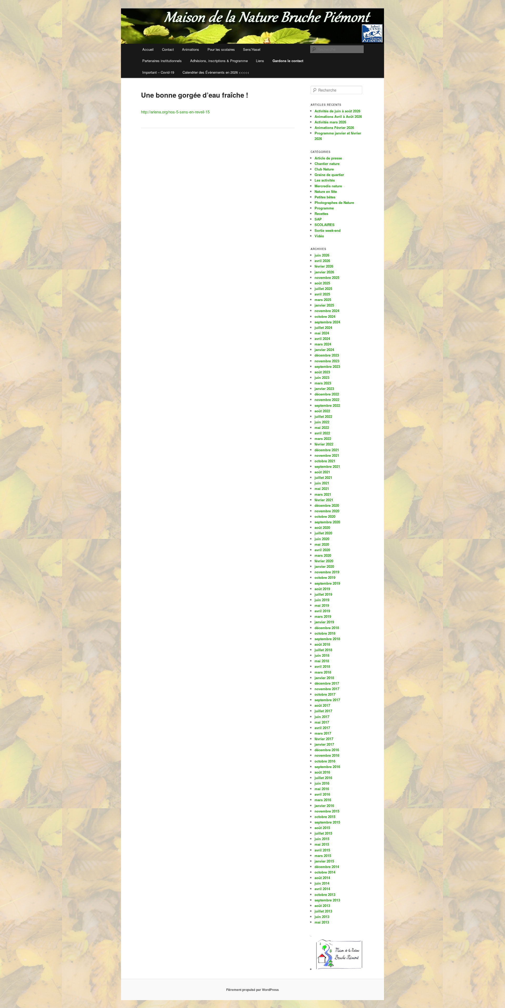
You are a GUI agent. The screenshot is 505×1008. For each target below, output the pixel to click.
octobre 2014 (325, 872)
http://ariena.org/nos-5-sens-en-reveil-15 (175, 111)
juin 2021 (322, 482)
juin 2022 (322, 421)
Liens (260, 60)
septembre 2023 (327, 366)
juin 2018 (322, 655)
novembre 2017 (327, 688)
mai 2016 (322, 788)
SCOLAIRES (325, 224)
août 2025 (322, 282)
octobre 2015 (325, 816)
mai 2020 (322, 544)
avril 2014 (322, 888)
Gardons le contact (287, 60)
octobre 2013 (325, 894)
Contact (168, 49)
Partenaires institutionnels (162, 60)
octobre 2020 (325, 516)
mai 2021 (322, 488)
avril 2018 (322, 666)
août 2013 (322, 905)
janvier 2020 (324, 566)
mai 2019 (322, 605)
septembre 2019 (327, 583)
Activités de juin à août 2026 (337, 110)
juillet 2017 (323, 710)
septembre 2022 (327, 405)
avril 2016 (322, 794)
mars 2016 (323, 799)
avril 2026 (322, 260)
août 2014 (322, 877)
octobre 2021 (325, 460)
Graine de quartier (329, 174)
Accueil (148, 49)
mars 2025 (323, 299)
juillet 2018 (323, 649)
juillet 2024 (323, 327)
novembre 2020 (327, 510)
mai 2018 (322, 660)
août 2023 (322, 371)
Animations (190, 49)
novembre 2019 (327, 571)
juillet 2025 (323, 288)
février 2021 (324, 499)
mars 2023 (323, 382)
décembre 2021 (327, 449)
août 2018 (322, 644)
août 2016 (322, 772)
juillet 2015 (323, 833)
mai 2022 (322, 427)
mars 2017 (323, 733)
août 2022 (322, 410)
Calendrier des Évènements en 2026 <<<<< (216, 72)
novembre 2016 (327, 755)
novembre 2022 (327, 399)
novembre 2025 (327, 277)
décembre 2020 (327, 505)
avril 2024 (322, 338)
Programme (324, 207)
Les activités (325, 180)
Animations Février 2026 (334, 127)
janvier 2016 (324, 805)
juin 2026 (322, 255)
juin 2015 (322, 838)
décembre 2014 (327, 866)
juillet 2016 (323, 777)
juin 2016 (322, 783)
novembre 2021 (327, 455)
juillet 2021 (323, 477)
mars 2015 (323, 855)
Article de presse (328, 158)
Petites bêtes (325, 196)
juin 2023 (322, 377)
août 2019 (322, 588)
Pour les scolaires (221, 49)
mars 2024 (323, 344)
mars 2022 (323, 438)
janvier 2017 (324, 744)
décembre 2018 (327, 627)
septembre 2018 (327, 638)
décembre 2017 (327, 683)
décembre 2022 (327, 394)
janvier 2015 (324, 861)
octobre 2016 (325, 761)
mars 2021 (323, 494)
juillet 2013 (323, 911)
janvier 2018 (324, 677)
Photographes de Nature (334, 202)
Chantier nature (327, 163)
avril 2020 (322, 549)
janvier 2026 (324, 271)
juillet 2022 (323, 416)
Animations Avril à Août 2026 (338, 116)
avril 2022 (322, 432)
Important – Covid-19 (158, 72)
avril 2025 (322, 294)
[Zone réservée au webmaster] (339, 969)
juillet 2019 (323, 594)
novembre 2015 (327, 811)
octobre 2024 (325, 316)
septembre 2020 (327, 521)
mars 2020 (323, 555)
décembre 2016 (327, 749)
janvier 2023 (324, 388)
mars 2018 (323, 672)
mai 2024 (322, 332)
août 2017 (322, 705)
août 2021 (322, 471)
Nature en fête (326, 191)
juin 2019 (322, 599)
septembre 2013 (327, 899)
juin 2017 (322, 716)
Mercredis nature (328, 185)
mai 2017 (322, 722)
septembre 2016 (327, 766)
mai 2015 (322, 844)
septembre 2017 (327, 699)
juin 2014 (322, 883)
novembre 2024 (327, 310)
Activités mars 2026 (330, 121)
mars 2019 (323, 616)
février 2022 (324, 444)
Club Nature (324, 169)
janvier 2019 (324, 621)
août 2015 (322, 827)
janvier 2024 (324, 349)
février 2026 (324, 266)
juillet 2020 (323, 532)
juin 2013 (322, 916)
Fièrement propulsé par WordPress (252, 989)
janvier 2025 (324, 305)
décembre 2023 (327, 355)
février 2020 (324, 560)
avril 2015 (322, 849)
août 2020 (322, 527)
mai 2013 (322, 922)
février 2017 (324, 738)
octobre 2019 (325, 577)
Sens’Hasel (251, 49)
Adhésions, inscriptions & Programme (219, 60)
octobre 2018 (325, 633)
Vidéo (319, 235)
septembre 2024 (327, 321)
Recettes (321, 213)
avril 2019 (322, 610)
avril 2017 (322, 727)
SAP (318, 219)
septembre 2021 (327, 466)
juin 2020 (322, 538)
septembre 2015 (327, 822)
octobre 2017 (325, 694)
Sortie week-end (328, 230)
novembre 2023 (327, 360)
